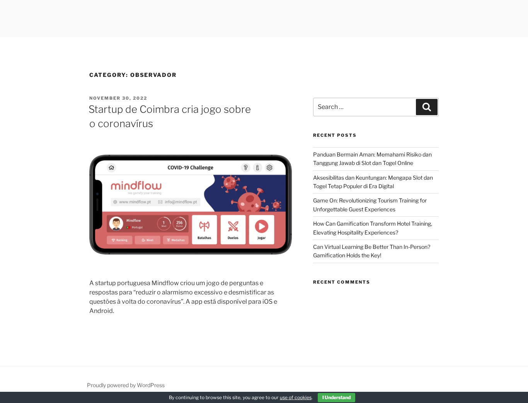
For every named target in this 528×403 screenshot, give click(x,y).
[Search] (427, 107)
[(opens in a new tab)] (190, 267)
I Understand (336, 397)
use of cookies (296, 397)
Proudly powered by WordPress (126, 385)
